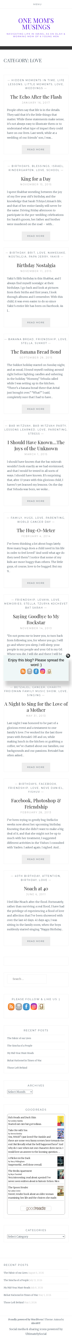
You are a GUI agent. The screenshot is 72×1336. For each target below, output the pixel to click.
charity (54, 687)
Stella (27, 343)
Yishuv (34, 791)
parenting (57, 429)
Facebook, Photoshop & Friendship (36, 803)
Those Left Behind (17, 1067)
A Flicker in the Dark (19, 1158)
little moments (39, 84)
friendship (46, 339)
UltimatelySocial (36, 1333)
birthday (18, 252)
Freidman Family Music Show (30, 691)
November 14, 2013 (36, 628)
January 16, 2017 (36, 102)
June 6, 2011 (36, 894)
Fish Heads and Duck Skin (22, 1117)
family (16, 517)
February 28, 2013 (36, 812)
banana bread (21, 339)
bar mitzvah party (49, 425)
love (59, 84)
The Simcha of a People (19, 1045)
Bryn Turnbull (16, 1174)
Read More (38, 151)
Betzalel (22, 687)
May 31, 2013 (36, 715)
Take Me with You (17, 1130)
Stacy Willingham (18, 1161)
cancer (38, 687)
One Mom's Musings (36, 23)
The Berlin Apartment (20, 1171)
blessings (41, 166)
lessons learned (19, 429)
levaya (43, 599)
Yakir (55, 256)
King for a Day (36, 179)
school (53, 170)
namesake (56, 252)
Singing (34, 695)
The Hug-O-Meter (36, 530)
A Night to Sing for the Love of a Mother (36, 707)
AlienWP (35, 1323)
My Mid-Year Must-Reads (20, 1053)
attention (51, 876)
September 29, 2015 (36, 357)
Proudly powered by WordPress (25, 1319)
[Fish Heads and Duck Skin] (60, 1125)
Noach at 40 (36, 888)
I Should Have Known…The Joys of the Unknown (36, 445)
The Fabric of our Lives (19, 1038)
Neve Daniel (52, 787)
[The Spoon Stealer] (60, 1195)
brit (31, 252)
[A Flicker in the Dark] (60, 1165)
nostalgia (18, 256)
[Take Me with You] (60, 1138)
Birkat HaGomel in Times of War (24, 1060)
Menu (37, 4)
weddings (34, 88)
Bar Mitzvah (20, 425)
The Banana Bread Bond (36, 352)
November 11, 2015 (36, 271)
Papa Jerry (38, 256)
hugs (28, 517)
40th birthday (27, 876)
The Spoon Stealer (18, 1187)
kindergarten (21, 170)
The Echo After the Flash (36, 97)
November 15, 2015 (36, 184)
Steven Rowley (16, 1134)
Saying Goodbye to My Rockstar (36, 619)
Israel (57, 166)
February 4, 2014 (36, 536)
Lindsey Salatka (17, 1121)
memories (13, 603)
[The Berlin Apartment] (60, 1178)
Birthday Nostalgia (36, 265)
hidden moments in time (33, 80)
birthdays (21, 166)
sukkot (41, 343)
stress (34, 433)
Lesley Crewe (15, 1191)
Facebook (47, 783)
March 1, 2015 (36, 454)
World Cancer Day (34, 521)
